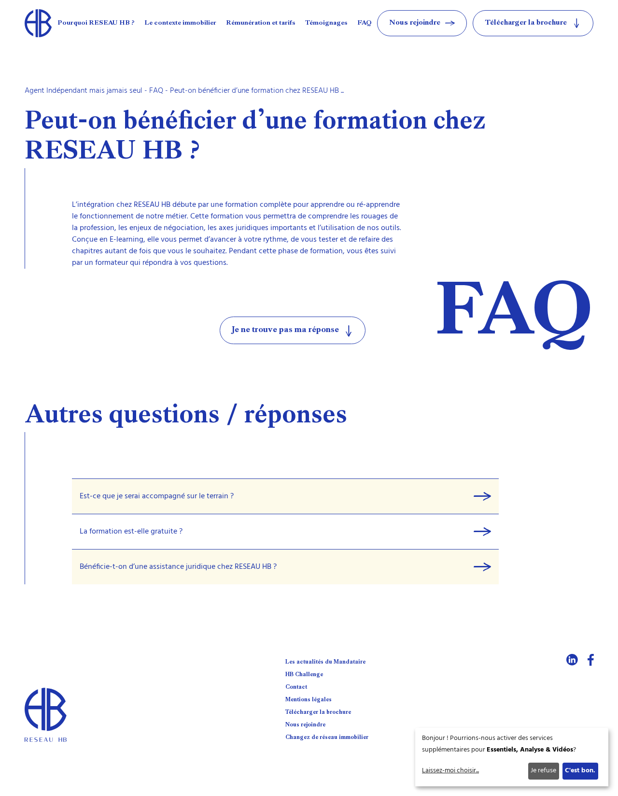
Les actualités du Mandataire (325, 662)
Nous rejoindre (305, 725)
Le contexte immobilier (180, 23)
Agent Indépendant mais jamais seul (83, 91)
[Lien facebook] (590, 660)
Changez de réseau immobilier (326, 737)
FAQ (364, 23)
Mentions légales (308, 700)
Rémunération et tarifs (260, 23)
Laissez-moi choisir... (450, 770)
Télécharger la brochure (318, 712)
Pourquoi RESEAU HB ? (96, 23)
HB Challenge (304, 675)
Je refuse (543, 770)
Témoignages (326, 23)
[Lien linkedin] (572, 660)
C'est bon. (580, 770)
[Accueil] (38, 23)
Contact (296, 687)
